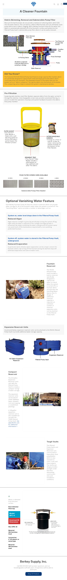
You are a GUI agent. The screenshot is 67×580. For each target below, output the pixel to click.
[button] (3, 4)
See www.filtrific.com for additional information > (13, 423)
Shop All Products (33, 574)
